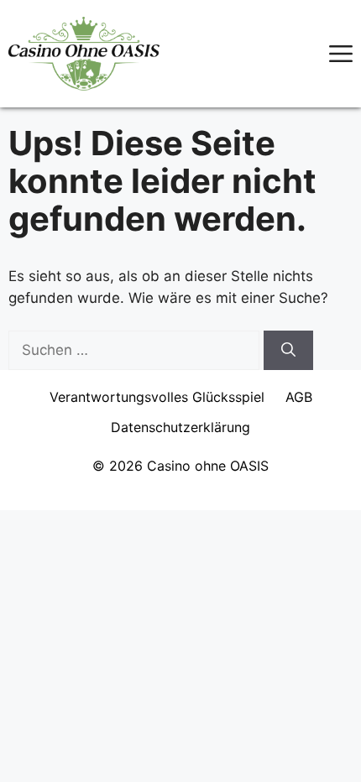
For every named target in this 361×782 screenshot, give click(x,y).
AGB (298, 396)
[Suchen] (288, 351)
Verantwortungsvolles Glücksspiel (157, 396)
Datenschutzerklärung (180, 427)
